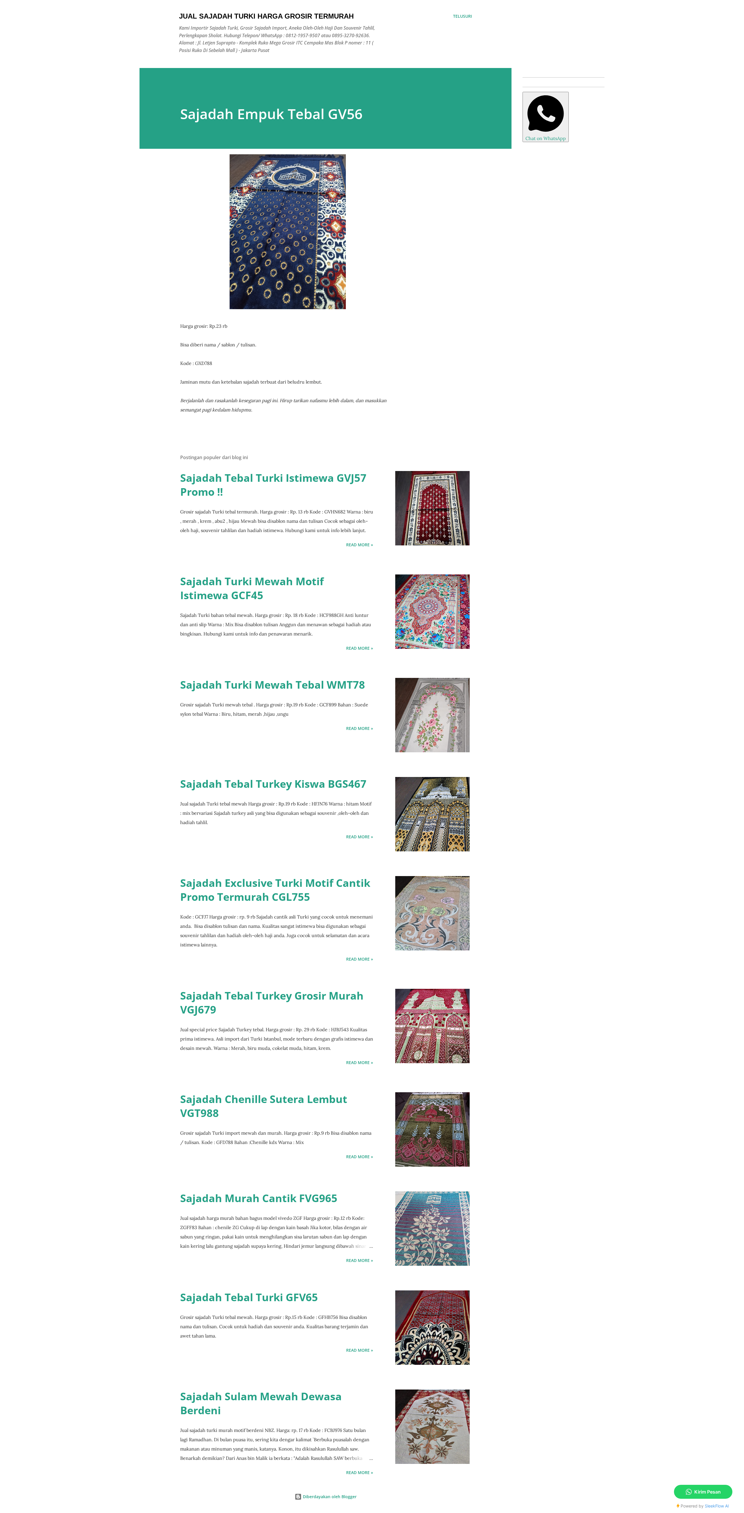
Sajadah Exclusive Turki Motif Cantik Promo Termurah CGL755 (275, 890)
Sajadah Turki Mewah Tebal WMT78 (272, 685)
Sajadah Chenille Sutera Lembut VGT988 (263, 1106)
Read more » (359, 544)
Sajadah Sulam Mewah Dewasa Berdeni (261, 1403)
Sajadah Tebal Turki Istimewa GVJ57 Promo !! (273, 485)
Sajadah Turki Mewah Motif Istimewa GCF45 (252, 588)
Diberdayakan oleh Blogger (329, 1496)
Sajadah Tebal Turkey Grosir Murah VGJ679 (272, 1003)
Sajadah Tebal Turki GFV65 (249, 1297)
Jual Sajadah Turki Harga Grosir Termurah (266, 16)
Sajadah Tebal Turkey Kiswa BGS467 (273, 784)
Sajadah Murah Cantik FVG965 (258, 1198)
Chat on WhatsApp (545, 138)
